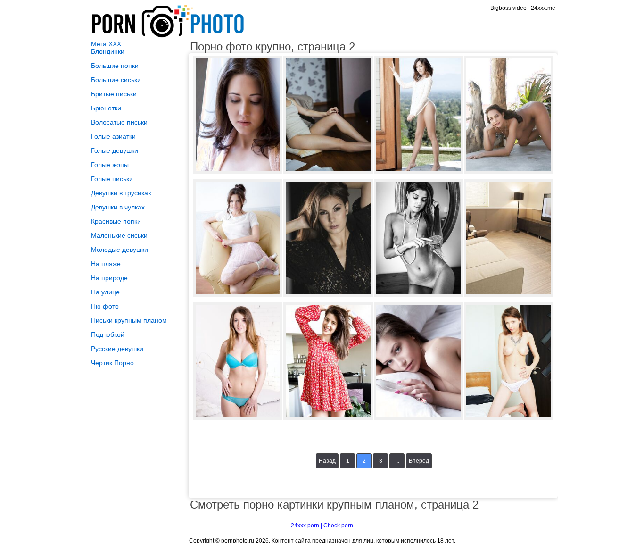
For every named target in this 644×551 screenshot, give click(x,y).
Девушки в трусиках (121, 193)
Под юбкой (107, 334)
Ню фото (105, 306)
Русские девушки (117, 348)
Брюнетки (106, 108)
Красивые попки (116, 221)
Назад (327, 461)
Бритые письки (114, 94)
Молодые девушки (119, 249)
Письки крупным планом (129, 320)
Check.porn (338, 525)
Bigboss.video (508, 8)
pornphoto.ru (237, 540)
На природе (109, 278)
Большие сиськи (116, 79)
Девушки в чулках (118, 207)
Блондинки (107, 51)
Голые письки (112, 179)
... (397, 461)
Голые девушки (114, 150)
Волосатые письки (119, 122)
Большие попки (115, 65)
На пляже (106, 263)
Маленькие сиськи (119, 235)
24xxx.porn (305, 525)
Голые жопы (110, 164)
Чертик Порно (112, 363)
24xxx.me (543, 8)
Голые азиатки (113, 136)
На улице (105, 292)
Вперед (419, 461)
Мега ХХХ (106, 44)
